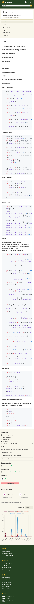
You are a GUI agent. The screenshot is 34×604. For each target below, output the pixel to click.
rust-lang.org (6, 551)
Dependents (6, 32)
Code (4, 24)
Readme (5, 22)
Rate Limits (5, 589)
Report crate (10, 483)
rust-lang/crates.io (8, 596)
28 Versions (6, 27)
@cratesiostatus (8, 601)
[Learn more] (32, 443)
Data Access (5, 586)
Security (5, 35)
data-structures (8, 17)
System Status (6, 567)
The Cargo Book (7, 563)
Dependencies (7, 30)
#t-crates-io (6, 599)
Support (4, 565)
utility (16, 17)
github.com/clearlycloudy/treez (12, 472)
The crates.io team (7, 555)
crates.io (8, 2)
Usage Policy (6, 577)
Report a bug (6, 570)
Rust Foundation (7, 553)
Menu (29, 2)
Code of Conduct (7, 584)
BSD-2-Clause (7, 437)
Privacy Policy (6, 582)
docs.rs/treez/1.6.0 (8, 466)
